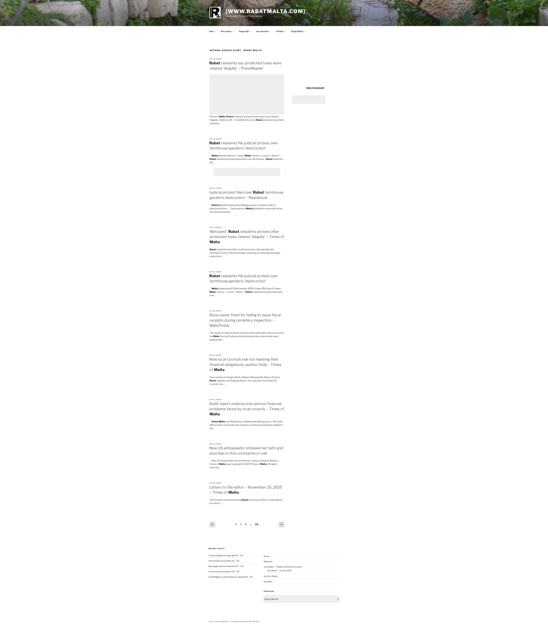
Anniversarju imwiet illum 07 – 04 (224, 561)
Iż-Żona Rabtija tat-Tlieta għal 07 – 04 (226, 555)
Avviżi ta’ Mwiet (271, 576)
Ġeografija (244, 31)
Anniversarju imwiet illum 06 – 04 (224, 571)
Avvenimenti (262, 31)
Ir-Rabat (280, 31)
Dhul (211, 31)
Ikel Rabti (268, 581)
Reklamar (268, 561)
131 (257, 524)
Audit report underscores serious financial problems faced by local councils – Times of (246, 408)
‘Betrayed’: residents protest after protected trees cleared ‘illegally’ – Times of (246, 236)
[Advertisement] (246, 95)
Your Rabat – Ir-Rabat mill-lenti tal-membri (283, 567)
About (266, 556)
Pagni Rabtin (297, 31)
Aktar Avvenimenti (315, 88)
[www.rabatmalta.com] (265, 11)
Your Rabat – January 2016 (279, 570)
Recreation (226, 31)
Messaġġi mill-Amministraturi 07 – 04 (226, 566)
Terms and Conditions (218, 621)
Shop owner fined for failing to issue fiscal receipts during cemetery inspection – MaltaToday (245, 320)
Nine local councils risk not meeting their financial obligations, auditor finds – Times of (245, 364)
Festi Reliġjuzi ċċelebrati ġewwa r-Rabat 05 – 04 (230, 577)
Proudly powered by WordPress (245, 621)
